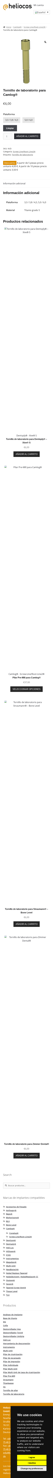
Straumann (8, 1379)
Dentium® (11, 1240)
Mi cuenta (39, 5)
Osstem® (10, 1280)
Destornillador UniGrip (13, 1336)
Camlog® (17, 27)
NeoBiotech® (12, 1269)
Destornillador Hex (12, 1329)
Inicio (8, 27)
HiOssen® (10, 1251)
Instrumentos (12, 1258)
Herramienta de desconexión (16, 1343)
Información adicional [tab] (14, 183)
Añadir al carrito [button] (27, 454)
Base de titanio (10, 1318)
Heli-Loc (10, 1247)
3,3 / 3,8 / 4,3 (11, 119)
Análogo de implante (12, 1314)
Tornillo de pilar (10, 1390)
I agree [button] (32, 1457)
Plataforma (9, 114)
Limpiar (10, 128)
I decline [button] (32, 1463)
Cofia (5, 1325)
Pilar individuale (10, 1365)
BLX (8, 1221)
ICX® (8, 1255)
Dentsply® (11, 1244)
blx (4, 1322)
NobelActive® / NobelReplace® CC (22, 1276)
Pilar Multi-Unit (10, 1369)
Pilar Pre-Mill (9, 1376)
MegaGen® (11, 1262)
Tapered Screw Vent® (16, 1287)
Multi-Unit (11, 1266)
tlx (4, 1387)
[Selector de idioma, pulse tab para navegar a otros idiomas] (42, 12)
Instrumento (9, 1347)
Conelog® (13, 1233)
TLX (8, 1295)
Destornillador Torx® (13, 1332)
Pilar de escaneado (12, 1358)
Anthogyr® (11, 1210)
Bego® (9, 1214)
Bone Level (11, 1225)
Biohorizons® (12, 1217)
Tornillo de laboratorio (22, 154)
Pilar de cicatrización (12, 1354)
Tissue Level (11, 1291)
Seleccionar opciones (26, 689)
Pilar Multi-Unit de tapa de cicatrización (21, 1372)
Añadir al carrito (27, 136)
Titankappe (8, 1383)
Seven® (9, 1284)
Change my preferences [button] (32, 1468)
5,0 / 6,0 (28, 119)
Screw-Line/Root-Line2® (35, 27)
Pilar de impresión (11, 1361)
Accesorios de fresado (16, 1206)
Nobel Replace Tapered (16, 1273)
